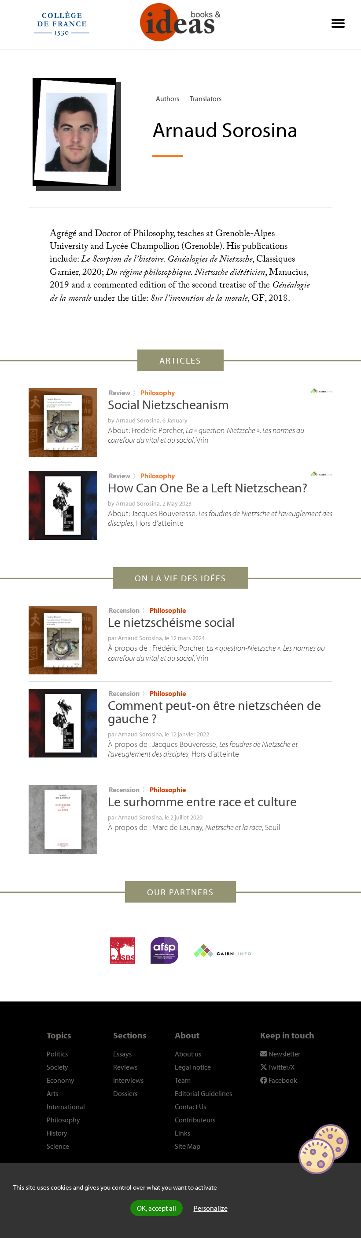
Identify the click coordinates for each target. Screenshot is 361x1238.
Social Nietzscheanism (168, 404)
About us (188, 1053)
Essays (122, 1053)
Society (57, 1067)
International (66, 1106)
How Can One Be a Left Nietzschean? (207, 487)
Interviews (128, 1080)
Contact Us (190, 1106)
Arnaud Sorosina (138, 420)
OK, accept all (156, 1208)
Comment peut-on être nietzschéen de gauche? (214, 712)
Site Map (187, 1146)
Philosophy (157, 392)
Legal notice (193, 1067)
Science (58, 1146)
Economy (60, 1080)
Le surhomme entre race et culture (202, 801)
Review (119, 392)
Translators (205, 98)
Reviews (125, 1067)
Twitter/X (281, 1067)
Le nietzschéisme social (171, 622)
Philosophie (168, 610)
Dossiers (125, 1093)
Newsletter (283, 1053)
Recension (124, 610)
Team (183, 1080)
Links (182, 1133)
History (57, 1133)
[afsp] (164, 950)
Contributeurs (195, 1119)
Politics (57, 1053)
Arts (52, 1093)
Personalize (211, 1208)
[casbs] (122, 950)
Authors (167, 98)
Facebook (282, 1080)
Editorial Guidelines (203, 1093)
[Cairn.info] (222, 950)
